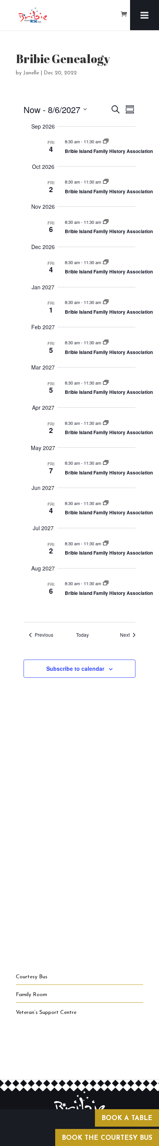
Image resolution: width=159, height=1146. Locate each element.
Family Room (31, 995)
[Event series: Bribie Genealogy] (105, 141)
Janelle (31, 73)
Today (82, 635)
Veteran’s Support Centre (46, 1012)
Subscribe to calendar (75, 668)
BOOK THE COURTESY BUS (107, 1138)
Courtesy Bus (31, 977)
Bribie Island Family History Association (109, 151)
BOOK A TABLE (126, 1118)
